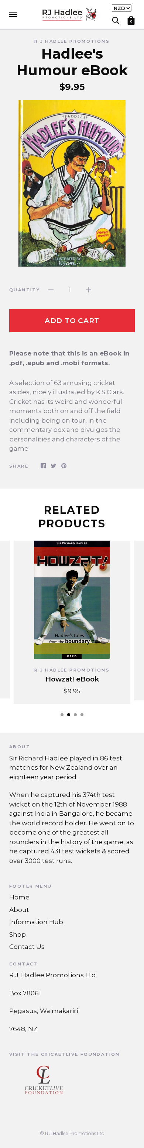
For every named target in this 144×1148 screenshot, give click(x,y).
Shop (17, 934)
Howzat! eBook (72, 679)
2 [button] (68, 714)
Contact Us (27, 946)
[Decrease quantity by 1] (51, 290)
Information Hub (36, 922)
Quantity (24, 289)
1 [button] (62, 714)
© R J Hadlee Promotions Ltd (72, 1133)
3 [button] (75, 714)
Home (19, 897)
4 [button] (81, 714)
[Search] (115, 19)
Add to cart (72, 320)
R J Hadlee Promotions (72, 41)
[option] (72, 183)
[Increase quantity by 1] (88, 290)
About (19, 909)
